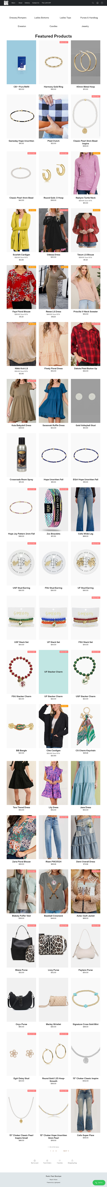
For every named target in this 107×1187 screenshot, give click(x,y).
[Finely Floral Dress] (53, 344)
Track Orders (47, 1163)
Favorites (60, 1163)
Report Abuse (53, 1179)
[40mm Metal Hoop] (85, 62)
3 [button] (56, 1151)
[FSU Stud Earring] (53, 563)
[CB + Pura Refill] (21, 62)
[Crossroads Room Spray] (21, 455)
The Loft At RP (46, 3)
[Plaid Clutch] (53, 116)
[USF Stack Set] (21, 618)
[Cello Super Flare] (85, 1111)
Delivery (27, 3)
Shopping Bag (72, 1163)
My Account (34, 1163)
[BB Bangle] (21, 726)
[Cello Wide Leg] (85, 509)
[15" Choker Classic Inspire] (85, 1054)
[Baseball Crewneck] (53, 891)
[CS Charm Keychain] (85, 726)
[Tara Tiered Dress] (21, 783)
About (20, 3)
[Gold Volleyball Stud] (85, 401)
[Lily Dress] (53, 783)
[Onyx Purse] (21, 1000)
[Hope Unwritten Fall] (53, 455)
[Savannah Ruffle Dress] (53, 401)
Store (13, 3)
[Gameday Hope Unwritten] (21, 116)
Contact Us (35, 3)
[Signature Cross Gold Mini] (85, 1000)
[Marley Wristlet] (53, 1000)
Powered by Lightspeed (53, 1182)
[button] (99, 1182)
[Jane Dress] (85, 783)
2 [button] (53, 1151)
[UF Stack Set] (53, 618)
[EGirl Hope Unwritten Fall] (85, 455)
